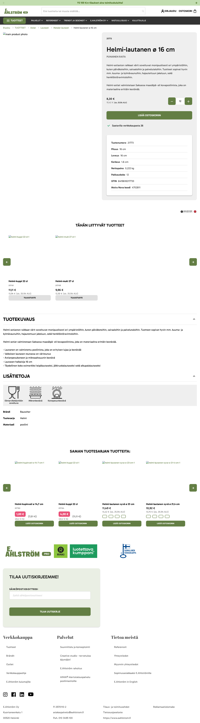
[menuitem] (37, 21)
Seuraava (193, 262)
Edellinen (7, 262)
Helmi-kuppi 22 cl (18, 281)
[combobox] (93, 11)
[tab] (100, 319)
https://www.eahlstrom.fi (117, 717)
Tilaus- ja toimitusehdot (116, 706)
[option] (104, 516)
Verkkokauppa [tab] (17, 637)
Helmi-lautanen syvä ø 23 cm (118, 504)
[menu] (89, 21)
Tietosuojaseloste (113, 712)
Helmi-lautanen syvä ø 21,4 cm (163, 504)
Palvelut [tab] (65, 637)
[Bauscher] (188, 212)
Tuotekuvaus (19, 319)
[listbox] (121, 517)
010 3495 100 (66, 717)
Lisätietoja (16, 376)
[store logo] (28, 557)
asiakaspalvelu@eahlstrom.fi (68, 712)
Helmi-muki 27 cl (64, 281)
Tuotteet (16, 20)
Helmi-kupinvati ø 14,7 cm (29, 504)
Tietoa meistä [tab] (124, 637)
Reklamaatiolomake (164, 706)
